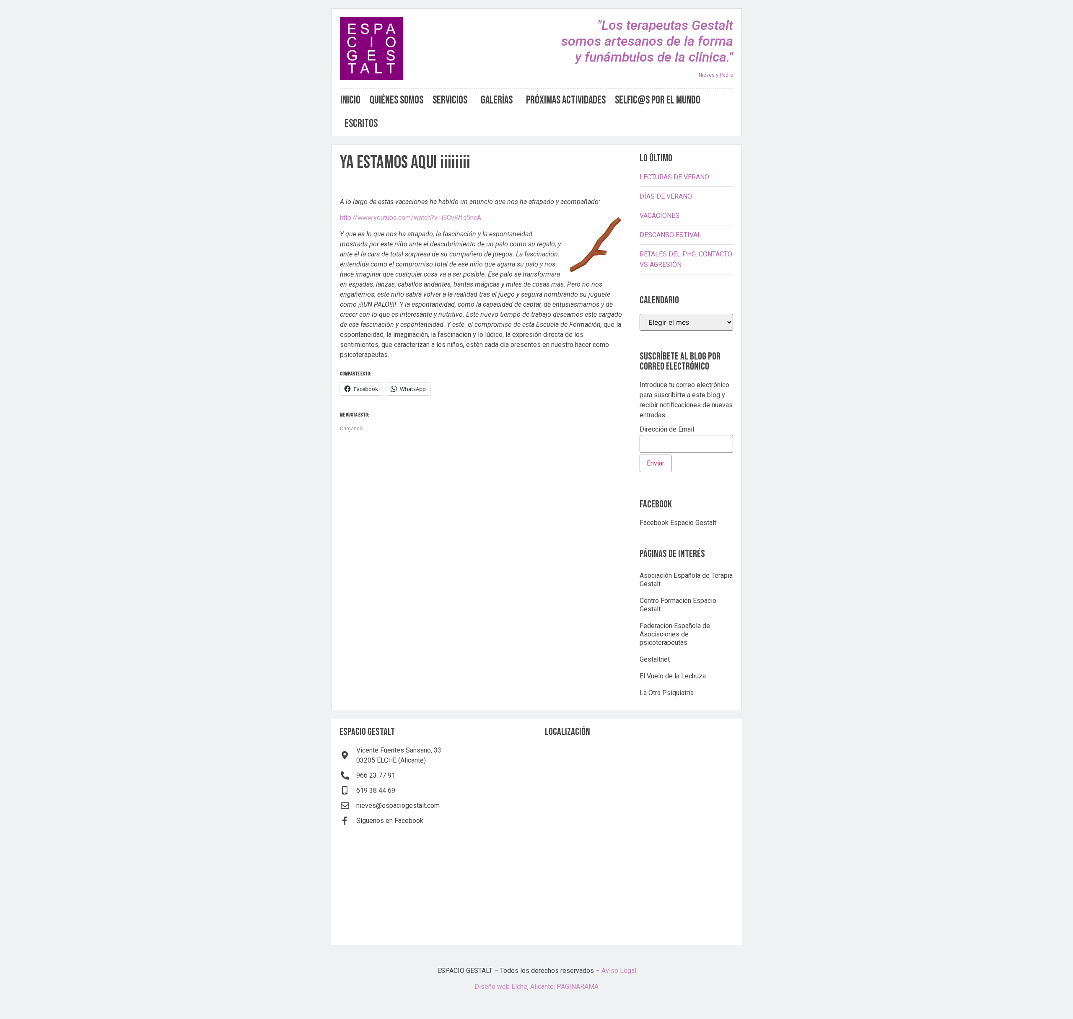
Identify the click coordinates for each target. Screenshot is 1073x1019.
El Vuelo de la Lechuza (673, 676)
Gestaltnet (655, 659)
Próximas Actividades (566, 100)
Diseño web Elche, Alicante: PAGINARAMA (536, 987)
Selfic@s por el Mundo (657, 100)
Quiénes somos (396, 100)
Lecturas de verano (674, 177)
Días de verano (666, 196)
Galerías (497, 100)
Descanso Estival (670, 235)
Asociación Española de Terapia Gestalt (686, 580)
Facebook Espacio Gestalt (678, 523)
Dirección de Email (667, 429)
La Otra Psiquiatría (667, 693)
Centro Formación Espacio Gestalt (678, 605)
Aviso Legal (618, 971)
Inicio (350, 100)
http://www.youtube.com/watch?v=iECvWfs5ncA (410, 218)
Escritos (361, 123)
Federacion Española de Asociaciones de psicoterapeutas (675, 634)
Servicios (450, 100)
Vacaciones (659, 216)
